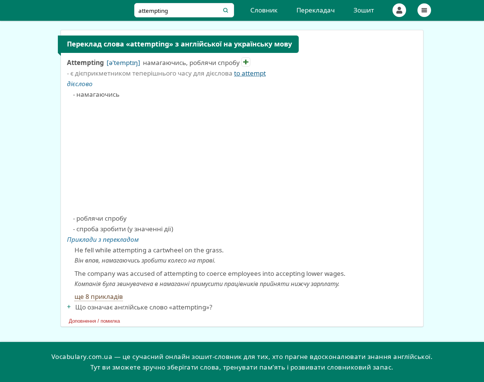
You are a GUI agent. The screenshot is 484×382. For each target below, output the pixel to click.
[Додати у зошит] (245, 62)
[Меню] (424, 10)
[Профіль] (399, 10)
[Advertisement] (245, 156)
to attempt (250, 73)
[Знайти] (226, 10)
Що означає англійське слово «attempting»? (143, 307)
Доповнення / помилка (94, 321)
